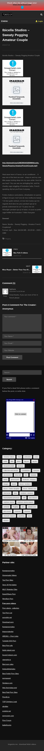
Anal (19, 457)
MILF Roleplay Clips (9, 589)
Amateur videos (9, 457)
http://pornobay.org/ (9, 688)
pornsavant (6, 678)
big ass (26, 461)
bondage (20, 466)
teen (29, 516)
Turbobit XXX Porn (9, 641)
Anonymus (7, 309)
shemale (27, 511)
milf (24, 498)
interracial (7, 493)
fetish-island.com (8, 650)
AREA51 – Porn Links (10, 636)
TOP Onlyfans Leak (9, 702)
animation (27, 457)
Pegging (8, 239)
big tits (35, 461)
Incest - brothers (25, 484)
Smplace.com (7, 683)
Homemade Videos (9, 575)
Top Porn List (7, 613)
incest (14, 484)
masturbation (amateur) (11, 498)
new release (33, 498)
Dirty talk (18, 475)
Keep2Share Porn (9, 594)
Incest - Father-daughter (12, 488)
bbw (12, 461)
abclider (5, 706)
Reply (5, 296)
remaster (18, 511)
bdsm (19, 461)
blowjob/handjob (9, 466)
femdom (33, 475)
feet (26, 475)
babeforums (6, 725)
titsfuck (6, 520)
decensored (7, 475)
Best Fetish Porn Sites (10, 674)
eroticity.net (6, 711)
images (6, 484)
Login (40, 21)
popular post (32, 507)
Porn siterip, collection (10, 608)
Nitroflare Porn (7, 599)
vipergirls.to (6, 660)
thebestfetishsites (8, 669)
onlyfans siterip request (25, 502)
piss (23, 507)
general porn (15, 479)
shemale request (9, 516)
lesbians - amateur (27, 493)
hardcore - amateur (29, 479)
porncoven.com (8, 716)
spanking (21, 516)
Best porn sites (7, 664)
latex (15, 493)
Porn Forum (6, 720)
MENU (5, 21)
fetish (5, 479)
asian (36, 457)
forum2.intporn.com (9, 655)
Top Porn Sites (7, 580)
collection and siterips (11, 470)
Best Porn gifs (7, 645)
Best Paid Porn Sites (9, 692)
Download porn (8, 622)
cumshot (36, 470)
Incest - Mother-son (29, 488)
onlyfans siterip (9, 502)
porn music (7, 511)
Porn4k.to (6, 697)
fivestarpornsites (8, 571)
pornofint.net (7, 617)
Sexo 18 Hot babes (9, 585)
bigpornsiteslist (7, 631)
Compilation (26, 470)
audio (5, 461)
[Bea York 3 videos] (22, 252)
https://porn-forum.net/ (22, 4)
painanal (6, 507)
